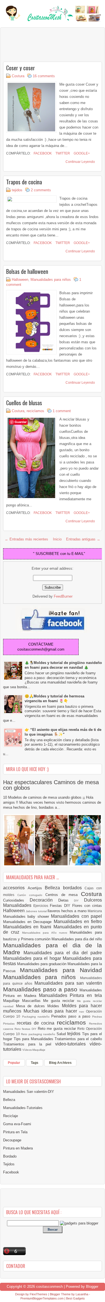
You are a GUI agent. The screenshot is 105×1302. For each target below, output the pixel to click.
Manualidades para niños (51, 279)
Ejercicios (41, 905)
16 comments (44, 76)
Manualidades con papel (76, 916)
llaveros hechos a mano (68, 911)
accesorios (15, 887)
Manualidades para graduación (42, 964)
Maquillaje (12, 1001)
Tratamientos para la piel (29, 1044)
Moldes (54, 1006)
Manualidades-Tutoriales (23, 1108)
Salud (62, 1034)
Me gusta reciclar (60, 1001)
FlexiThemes (38, 1294)
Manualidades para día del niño (77, 939)
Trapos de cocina (24, 182)
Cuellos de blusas (24, 403)
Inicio (57, 539)
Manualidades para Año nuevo (46, 932)
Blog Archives (60, 1063)
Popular (14, 1063)
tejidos (17, 190)
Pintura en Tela (15, 1132)
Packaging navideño (37, 1016)
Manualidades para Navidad (61, 970)
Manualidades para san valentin (68, 983)
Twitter (62, 153)
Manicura (95, 911)
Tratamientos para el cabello (78, 1039)
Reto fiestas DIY (26, 1028)
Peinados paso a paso (71, 1016)
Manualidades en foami (28, 926)
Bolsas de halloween (27, 271)
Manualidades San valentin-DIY (28, 1092)
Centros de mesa (63, 895)
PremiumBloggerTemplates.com (42, 1298)
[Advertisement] (48, 44)
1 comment (62, 411)
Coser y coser (20, 68)
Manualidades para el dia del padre (63, 952)
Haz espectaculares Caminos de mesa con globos (51, 785)
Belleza (54, 887)
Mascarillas (32, 1001)
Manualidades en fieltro (78, 921)
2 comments (41, 190)
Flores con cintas (87, 906)
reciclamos (35, 411)
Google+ (81, 153)
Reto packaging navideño (39, 1034)
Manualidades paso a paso (41, 989)
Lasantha (82, 1294)
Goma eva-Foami (17, 1124)
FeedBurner (63, 596)
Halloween (20, 279)
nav (82, 1011)
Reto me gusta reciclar (58, 1028)
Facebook (42, 153)
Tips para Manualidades (34, 1039)
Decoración (44, 900)
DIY (79, 900)
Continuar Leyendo (80, 162)
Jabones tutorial (37, 911)
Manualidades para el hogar (33, 958)
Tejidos (9, 1164)
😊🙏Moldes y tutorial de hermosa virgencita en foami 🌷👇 (54, 698)
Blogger (92, 1286)
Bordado (10, 1156)
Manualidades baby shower (27, 916)
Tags (34, 1063)
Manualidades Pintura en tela (70, 995)
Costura (18, 76)
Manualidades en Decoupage (28, 922)
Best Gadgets (75, 1298)
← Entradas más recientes (26, 539)
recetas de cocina (37, 1023)
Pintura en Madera (18, 1148)
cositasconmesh (49, 1286)
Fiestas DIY (61, 906)
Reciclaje (10, 1116)
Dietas (66, 900)
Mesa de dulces (32, 1006)
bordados (74, 887)
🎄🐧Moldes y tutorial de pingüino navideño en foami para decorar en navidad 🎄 (63, 665)
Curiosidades (16, 900)
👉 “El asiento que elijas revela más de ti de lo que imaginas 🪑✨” (63, 732)
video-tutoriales (72, 1044)
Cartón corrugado (31, 895)
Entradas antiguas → (83, 539)
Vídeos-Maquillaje (33, 1049)
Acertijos (36, 888)
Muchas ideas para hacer (51, 1011)
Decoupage (12, 1140)
